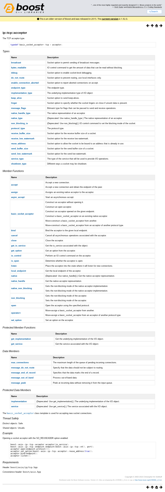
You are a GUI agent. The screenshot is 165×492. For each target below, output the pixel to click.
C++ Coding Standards (153, 7)
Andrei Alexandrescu (135, 7)
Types (6, 51)
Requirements (11, 462)
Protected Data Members (17, 390)
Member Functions (13, 171)
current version (110, 18)
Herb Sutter (118, 7)
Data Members (11, 351)
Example (8, 433)
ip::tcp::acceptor (15, 32)
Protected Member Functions (19, 327)
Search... (155, 12)
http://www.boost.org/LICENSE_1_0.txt (148, 480)
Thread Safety (11, 418)
